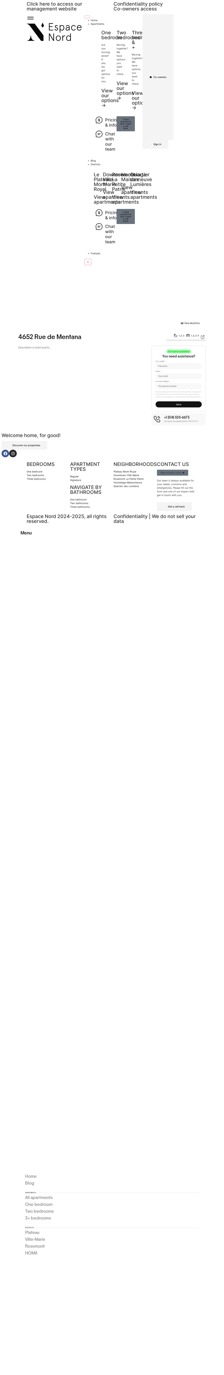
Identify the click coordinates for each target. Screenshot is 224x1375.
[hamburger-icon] (87, 17)
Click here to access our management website (54, 6)
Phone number (162, 382)
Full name (160, 361)
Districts (95, 164)
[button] (178, 351)
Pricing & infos (112, 122)
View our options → (140, 100)
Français (95, 253)
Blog (93, 160)
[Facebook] (5, 453)
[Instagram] (13, 453)
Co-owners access (135, 9)
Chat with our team (110, 141)
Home (94, 20)
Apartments (97, 23)
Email (158, 371)
